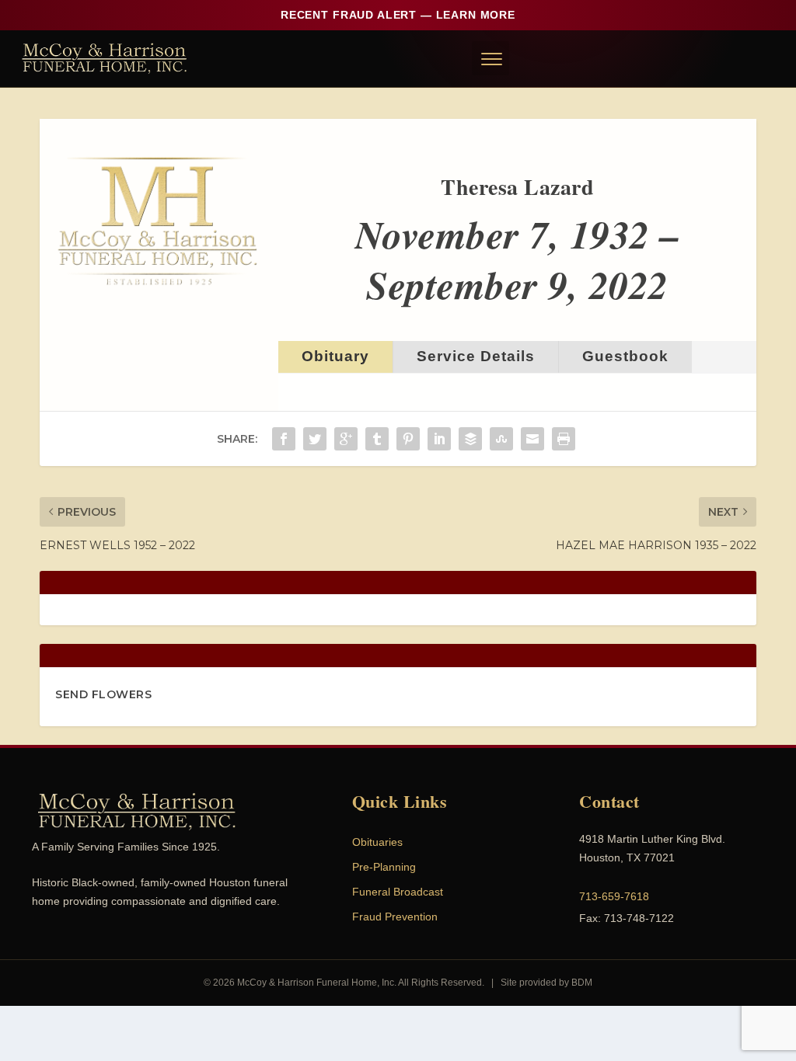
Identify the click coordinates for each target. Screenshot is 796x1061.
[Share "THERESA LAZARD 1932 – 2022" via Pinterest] (408, 438)
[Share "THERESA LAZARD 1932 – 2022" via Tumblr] (377, 438)
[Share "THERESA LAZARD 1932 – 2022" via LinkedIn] (439, 438)
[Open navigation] (490, 58)
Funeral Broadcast (397, 891)
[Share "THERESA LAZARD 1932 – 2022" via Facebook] (283, 438)
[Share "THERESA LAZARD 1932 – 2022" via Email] (532, 438)
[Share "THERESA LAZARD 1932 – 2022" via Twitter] (314, 438)
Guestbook (625, 356)
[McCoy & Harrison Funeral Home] (104, 58)
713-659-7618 (614, 896)
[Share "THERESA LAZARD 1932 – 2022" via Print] (563, 438)
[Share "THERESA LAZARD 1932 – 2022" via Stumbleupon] (501, 438)
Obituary (335, 356)
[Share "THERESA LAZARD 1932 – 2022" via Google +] (345, 438)
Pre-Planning (384, 867)
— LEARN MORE (398, 15)
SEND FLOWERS (103, 694)
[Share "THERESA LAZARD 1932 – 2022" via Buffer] (470, 438)
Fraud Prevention (395, 916)
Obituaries (377, 842)
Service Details (476, 356)
